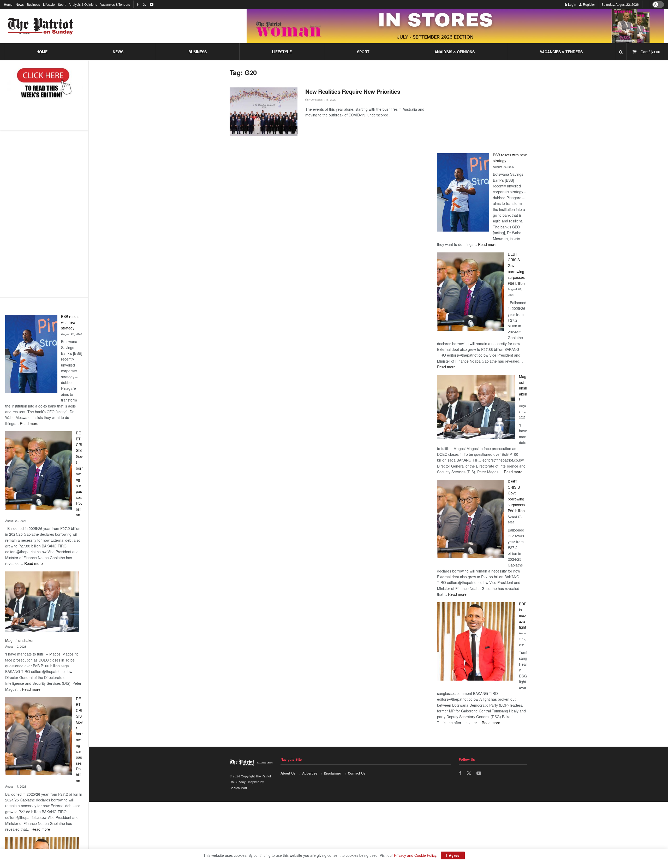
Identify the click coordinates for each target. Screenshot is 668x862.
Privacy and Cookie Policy (415, 855)
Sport (61, 4)
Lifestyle (49, 4)
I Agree (453, 855)
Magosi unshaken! (20, 640)
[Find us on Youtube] (151, 4)
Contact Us (356, 773)
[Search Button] (621, 51)
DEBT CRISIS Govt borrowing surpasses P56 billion (79, 473)
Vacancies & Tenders (115, 4)
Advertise (309, 773)
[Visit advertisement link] (455, 26)
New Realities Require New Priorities (352, 91)
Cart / (650, 51)
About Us (288, 773)
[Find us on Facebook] (138, 4)
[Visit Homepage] (40, 26)
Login (571, 4)
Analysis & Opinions (83, 4)
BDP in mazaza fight (522, 615)
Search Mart (238, 788)
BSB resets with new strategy (70, 322)
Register (588, 4)
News (20, 4)
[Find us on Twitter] (144, 4)
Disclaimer (332, 773)
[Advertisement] (44, 213)
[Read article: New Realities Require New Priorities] (263, 111)
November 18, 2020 (322, 99)
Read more (29, 423)
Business (33, 4)
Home (8, 4)
